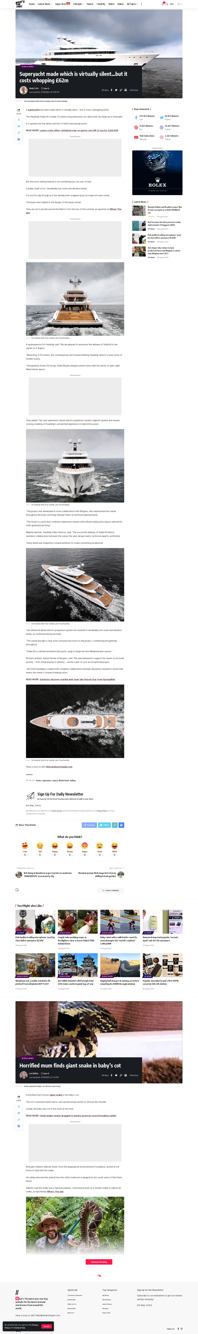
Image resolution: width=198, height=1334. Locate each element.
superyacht (34, 109)
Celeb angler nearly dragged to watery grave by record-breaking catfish (78, 1115)
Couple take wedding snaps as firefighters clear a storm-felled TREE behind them (76, 940)
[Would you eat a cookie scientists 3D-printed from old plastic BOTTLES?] (35, 965)
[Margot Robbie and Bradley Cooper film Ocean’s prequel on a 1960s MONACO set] (139, 211)
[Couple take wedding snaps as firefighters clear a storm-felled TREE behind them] (78, 922)
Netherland (64, 780)
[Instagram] (170, 127)
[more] (141, 4)
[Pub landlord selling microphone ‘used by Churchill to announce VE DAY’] (139, 239)
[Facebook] (144, 117)
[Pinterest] (144, 127)
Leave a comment (112, 890)
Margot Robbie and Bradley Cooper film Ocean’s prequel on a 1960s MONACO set (165, 210)
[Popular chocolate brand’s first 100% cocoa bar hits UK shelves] (163, 965)
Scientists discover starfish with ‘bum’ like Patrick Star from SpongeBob (77, 679)
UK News (151, 229)
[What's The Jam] (20, 4)
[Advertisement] (75, 158)
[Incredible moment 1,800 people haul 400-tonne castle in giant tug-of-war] (78, 965)
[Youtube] (144, 137)
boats (38, 780)
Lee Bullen (33, 1073)
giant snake (56, 1095)
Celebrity (151, 216)
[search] (167, 4)
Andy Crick (34, 88)
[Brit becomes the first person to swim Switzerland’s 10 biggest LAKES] (139, 226)
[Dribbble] (170, 137)
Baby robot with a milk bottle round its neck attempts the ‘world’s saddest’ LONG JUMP (118, 940)
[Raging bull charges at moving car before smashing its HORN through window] (120, 965)
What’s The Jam (55, 1191)
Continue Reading (99, 1262)
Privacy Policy (102, 811)
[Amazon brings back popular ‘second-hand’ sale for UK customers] (163, 922)
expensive (46, 780)
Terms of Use (19, 1328)
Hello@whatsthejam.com (59, 766)
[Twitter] (170, 117)
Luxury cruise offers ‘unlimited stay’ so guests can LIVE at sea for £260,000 (79, 130)
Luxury (55, 780)
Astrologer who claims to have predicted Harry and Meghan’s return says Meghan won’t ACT (164, 251)
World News (28, 66)
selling (72, 780)
